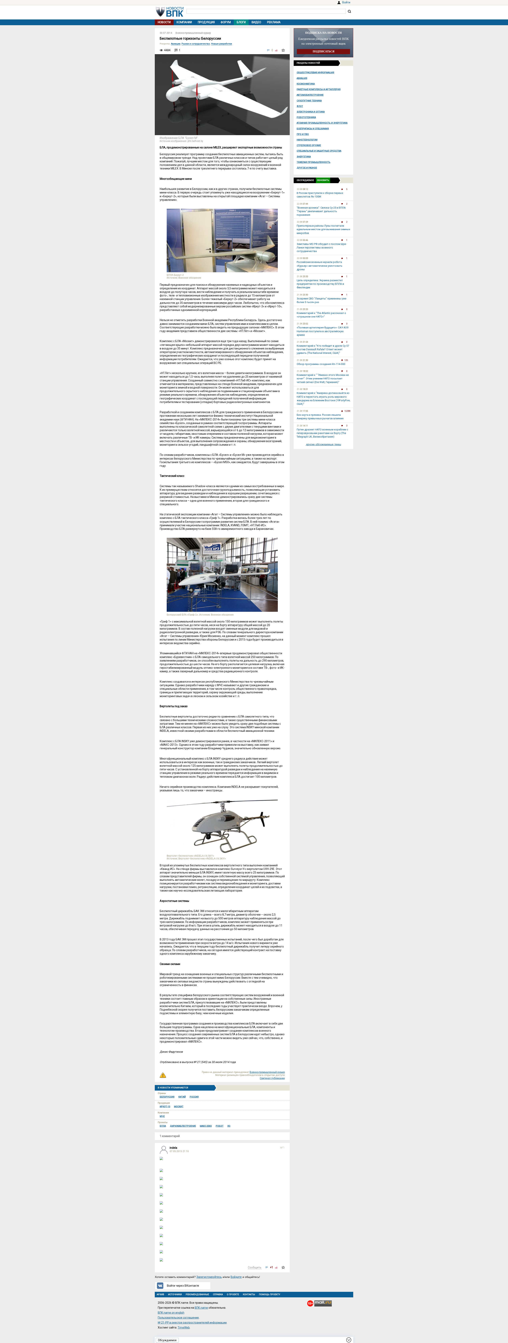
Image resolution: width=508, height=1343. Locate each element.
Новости (164, 22)
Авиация (302, 78)
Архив (160, 1294)
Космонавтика (306, 84)
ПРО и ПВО (303, 134)
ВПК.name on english (171, 1312)
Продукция (206, 22)
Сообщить (254, 1267)
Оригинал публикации (272, 1078)
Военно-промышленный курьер (193, 33)
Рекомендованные (197, 1294)
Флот (300, 106)
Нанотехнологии (307, 140)
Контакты (249, 1294)
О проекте (233, 1294)
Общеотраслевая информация (315, 72)
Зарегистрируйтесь (209, 1277)
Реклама (274, 22)
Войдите (236, 1277)
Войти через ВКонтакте (183, 1285)
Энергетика (304, 156)
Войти (346, 2)
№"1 (282, 1147)
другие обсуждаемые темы (323, 444)
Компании (184, 22)
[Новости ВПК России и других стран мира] (170, 15)
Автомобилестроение (310, 95)
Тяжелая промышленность (313, 162)
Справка (218, 1294)
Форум (226, 22)
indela (173, 1147)
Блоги (241, 22)
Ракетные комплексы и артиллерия (319, 89)
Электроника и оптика (311, 112)
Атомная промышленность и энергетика (322, 123)
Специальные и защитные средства (319, 151)
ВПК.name (201, 1307)
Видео (256, 22)
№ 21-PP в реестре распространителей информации (192, 1322)
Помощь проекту (269, 1294)
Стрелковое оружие (309, 145)
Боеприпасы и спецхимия (313, 128)
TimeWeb (184, 1327)
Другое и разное (307, 167)
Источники (175, 1294)
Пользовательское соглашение (178, 1317)
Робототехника (306, 117)
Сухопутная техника (309, 100)
